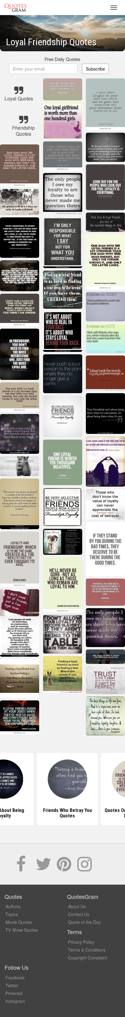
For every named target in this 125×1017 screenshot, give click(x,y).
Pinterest (13, 993)
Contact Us (78, 914)
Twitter (11, 985)
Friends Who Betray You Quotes (62, 813)
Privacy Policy (81, 942)
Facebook (15, 977)
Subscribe (95, 69)
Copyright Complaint (87, 958)
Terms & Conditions (87, 950)
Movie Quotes (18, 922)
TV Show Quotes (21, 930)
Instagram (15, 1001)
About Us (77, 906)
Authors (12, 906)
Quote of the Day (84, 922)
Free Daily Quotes (62, 59)
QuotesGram (15, 7)
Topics (11, 914)
